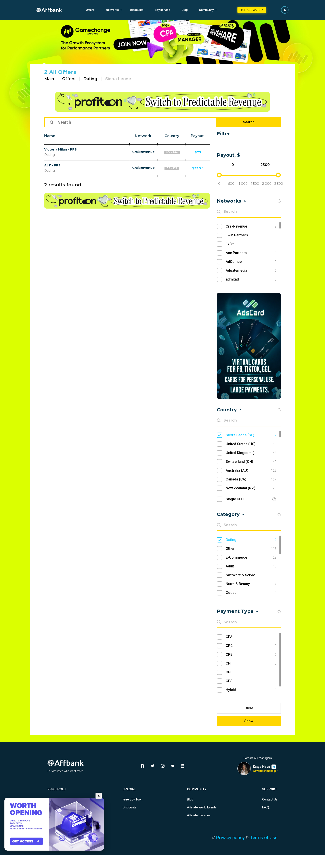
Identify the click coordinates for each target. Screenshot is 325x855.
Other (251, 548)
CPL (251, 672)
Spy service (162, 9)
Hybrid (251, 690)
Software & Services (251, 575)
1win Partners (251, 235)
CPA (251, 637)
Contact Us (269, 799)
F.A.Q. (266, 807)
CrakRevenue (143, 152)
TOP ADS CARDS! (252, 9)
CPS (251, 681)
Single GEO (235, 499)
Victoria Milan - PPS (60, 149)
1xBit (251, 244)
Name (49, 136)
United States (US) (251, 444)
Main (49, 78)
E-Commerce (251, 557)
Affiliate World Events (202, 807)
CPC (251, 646)
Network (143, 136)
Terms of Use (263, 837)
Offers (90, 9)
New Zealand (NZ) (251, 488)
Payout (197, 136)
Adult (251, 566)
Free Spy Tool (132, 799)
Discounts (136, 9)
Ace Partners (251, 253)
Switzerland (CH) (251, 462)
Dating (90, 78)
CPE (251, 654)
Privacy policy (230, 837)
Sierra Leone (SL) (251, 435)
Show (248, 721)
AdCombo (251, 262)
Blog (185, 9)
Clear (249, 708)
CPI (251, 663)
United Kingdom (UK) (251, 453)
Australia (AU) (251, 470)
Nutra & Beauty (251, 584)
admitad (251, 279)
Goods (251, 593)
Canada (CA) (251, 479)
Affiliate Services (198, 815)
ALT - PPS (52, 165)
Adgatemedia (251, 270)
